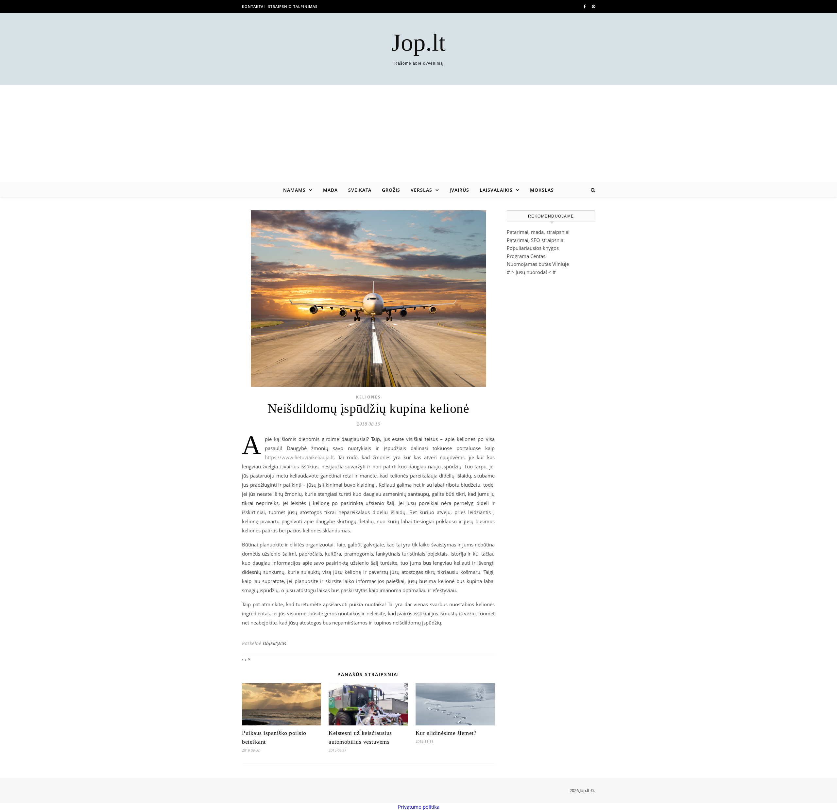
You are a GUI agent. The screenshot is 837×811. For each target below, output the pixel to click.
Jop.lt (418, 42)
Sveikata (359, 190)
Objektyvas (274, 643)
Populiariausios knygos (533, 248)
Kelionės (368, 397)
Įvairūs (459, 190)
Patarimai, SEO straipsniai (536, 240)
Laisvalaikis (496, 190)
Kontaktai (253, 6)
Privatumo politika (418, 806)
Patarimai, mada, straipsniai (538, 232)
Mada (330, 190)
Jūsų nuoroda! (531, 272)
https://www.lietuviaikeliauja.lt (299, 457)
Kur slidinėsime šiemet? (446, 733)
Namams (294, 190)
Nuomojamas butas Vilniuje (538, 264)
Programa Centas (526, 256)
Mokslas (542, 190)
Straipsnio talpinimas (292, 6)
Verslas (421, 190)
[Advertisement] (418, 134)
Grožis (391, 190)
